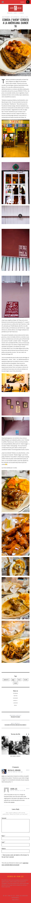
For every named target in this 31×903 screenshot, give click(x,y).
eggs (13, 679)
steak (15, 683)
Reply (27, 770)
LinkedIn (15, 702)
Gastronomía (6, 17)
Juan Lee (13, 789)
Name (3, 836)
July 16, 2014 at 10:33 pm (17, 790)
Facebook (15, 693)
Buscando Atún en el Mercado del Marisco (15, 724)
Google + (15, 700)
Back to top (15, 899)
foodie (25, 679)
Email (15, 705)
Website (4, 848)
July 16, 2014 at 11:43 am (15, 772)
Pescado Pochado (15, 716)
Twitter (15, 695)
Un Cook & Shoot (15, 756)
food (19, 679)
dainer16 (6, 679)
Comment (4, 818)
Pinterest (15, 698)
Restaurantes (15, 17)
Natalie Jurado (14, 770)
